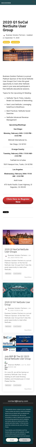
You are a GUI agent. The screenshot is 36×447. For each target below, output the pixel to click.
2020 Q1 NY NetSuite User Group (17, 303)
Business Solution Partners (16, 35)
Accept (12, 440)
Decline (25, 440)
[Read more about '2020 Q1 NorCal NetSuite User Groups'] (18, 237)
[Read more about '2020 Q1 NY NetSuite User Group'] (18, 290)
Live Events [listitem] (17, 273)
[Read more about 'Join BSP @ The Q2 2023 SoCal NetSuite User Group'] (18, 344)
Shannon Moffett (14, 365)
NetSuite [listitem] (8, 273)
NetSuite (6, 42)
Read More (28, 277)
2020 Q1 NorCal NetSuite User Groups (17, 250)
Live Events (15, 42)
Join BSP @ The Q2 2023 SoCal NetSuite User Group (18, 357)
